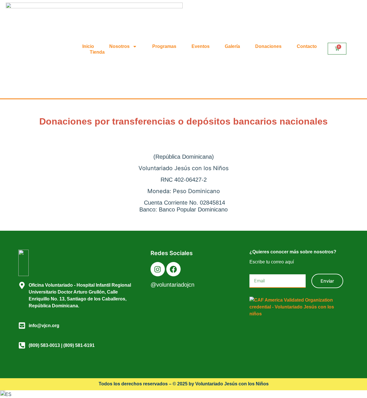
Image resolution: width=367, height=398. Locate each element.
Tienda (97, 52)
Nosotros (119, 46)
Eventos (201, 46)
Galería (232, 46)
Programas (164, 46)
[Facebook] (173, 269)
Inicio (88, 46)
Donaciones (268, 46)
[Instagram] (158, 269)
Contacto (307, 46)
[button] (183, 394)
